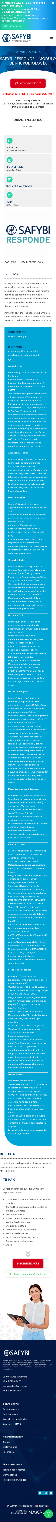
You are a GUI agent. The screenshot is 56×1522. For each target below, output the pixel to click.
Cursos (6, 1442)
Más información (13, 26)
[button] (51, 38)
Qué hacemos (10, 1414)
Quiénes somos (11, 1409)
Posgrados (8, 1451)
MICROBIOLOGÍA (34, 262)
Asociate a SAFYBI (12, 1424)
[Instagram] (45, 1493)
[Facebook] (51, 1493)
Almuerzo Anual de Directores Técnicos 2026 (23, 4)
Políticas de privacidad (14, 1479)
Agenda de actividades (15, 1419)
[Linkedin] (40, 1493)
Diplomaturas (10, 1446)
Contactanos (10, 1474)
